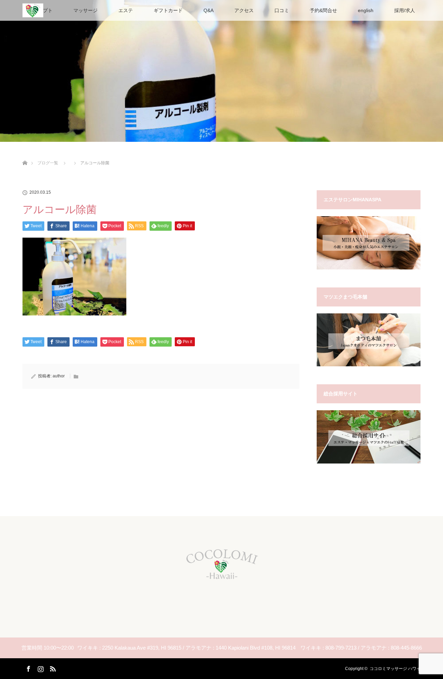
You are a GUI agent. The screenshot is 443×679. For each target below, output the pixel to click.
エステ (125, 10)
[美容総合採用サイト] (369, 462)
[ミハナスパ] (369, 268)
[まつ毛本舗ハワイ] (369, 365)
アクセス (244, 10)
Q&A (209, 10)
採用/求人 (404, 10)
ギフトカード (168, 10)
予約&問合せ (323, 10)
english (365, 10)
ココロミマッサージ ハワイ (395, 668)
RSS (52, 667)
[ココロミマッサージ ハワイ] (221, 580)
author (59, 376)
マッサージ (85, 10)
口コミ (281, 10)
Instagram (40, 667)
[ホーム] (24, 154)
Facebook (27, 667)
